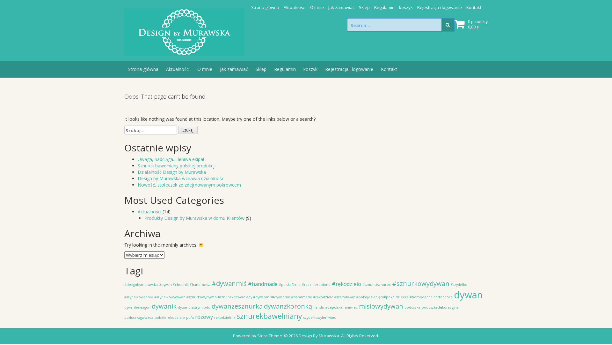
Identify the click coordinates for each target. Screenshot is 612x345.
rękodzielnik (224, 317)
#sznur (368, 284)
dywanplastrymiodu (194, 307)
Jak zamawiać (341, 7)
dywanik (164, 306)
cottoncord (443, 297)
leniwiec (351, 307)
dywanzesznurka (237, 306)
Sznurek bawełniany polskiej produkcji (176, 166)
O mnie (317, 7)
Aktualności (295, 7)
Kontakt (473, 7)
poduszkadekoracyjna (440, 307)
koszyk (406, 7)
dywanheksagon (137, 307)
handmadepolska (327, 307)
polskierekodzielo (170, 317)
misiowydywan (381, 306)
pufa (190, 317)
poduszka (412, 307)
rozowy (204, 316)
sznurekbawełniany (269, 316)
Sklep (364, 7)
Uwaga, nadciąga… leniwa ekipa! (171, 159)
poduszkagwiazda (138, 317)
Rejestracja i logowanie (439, 7)
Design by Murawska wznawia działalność (181, 178)
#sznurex (383, 284)
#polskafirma (290, 284)
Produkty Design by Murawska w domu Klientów (194, 218)
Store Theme (269, 336)
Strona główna (265, 7)
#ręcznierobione (316, 284)
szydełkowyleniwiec (319, 317)
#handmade (263, 284)
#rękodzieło (346, 284)
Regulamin (384, 7)
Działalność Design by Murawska (172, 172)
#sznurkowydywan (420, 283)
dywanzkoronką (288, 306)
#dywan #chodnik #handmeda (184, 284)
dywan (468, 294)
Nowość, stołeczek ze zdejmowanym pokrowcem (189, 185)
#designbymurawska (141, 284)
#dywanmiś (229, 283)
